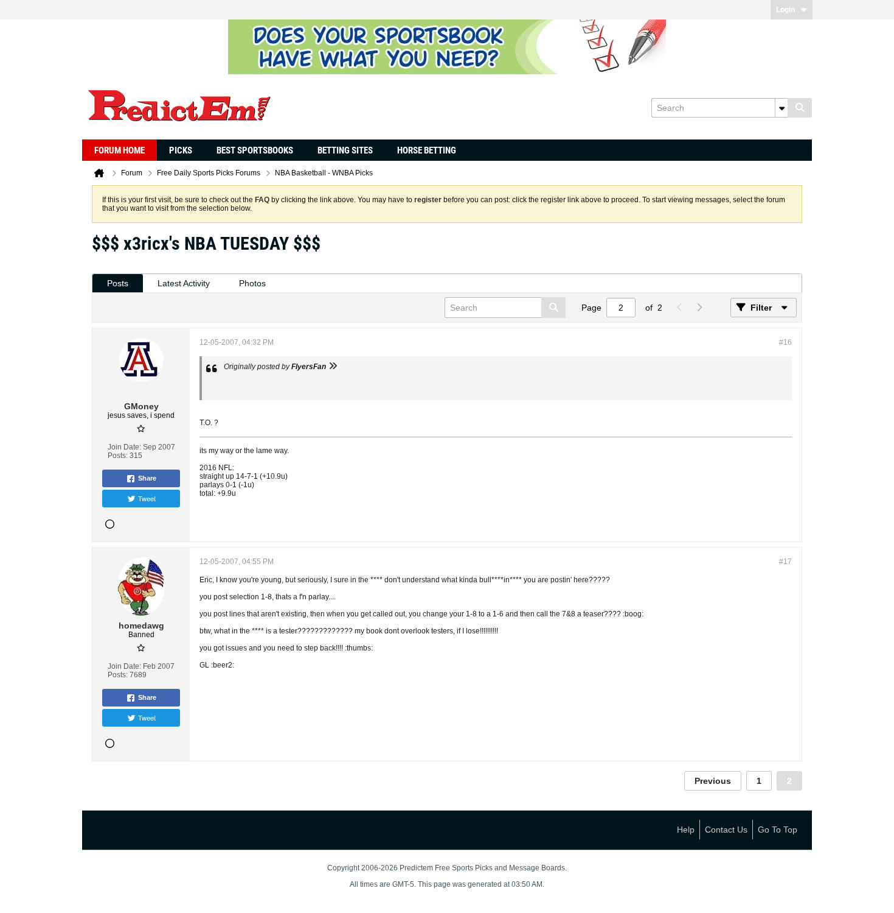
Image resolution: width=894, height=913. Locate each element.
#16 (785, 342)
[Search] (800, 108)
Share (147, 478)
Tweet (147, 498)
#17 (785, 561)
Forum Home (119, 150)
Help (686, 829)
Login (785, 9)
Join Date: (124, 447)
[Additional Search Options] (781, 108)
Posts (117, 283)
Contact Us (726, 829)
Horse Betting (426, 150)
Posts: (118, 455)
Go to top (777, 829)
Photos (252, 283)
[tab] (117, 283)
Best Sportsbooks (255, 150)
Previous (713, 781)
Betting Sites (345, 150)
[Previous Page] (679, 307)
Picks (180, 150)
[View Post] (333, 366)
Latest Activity (184, 283)
